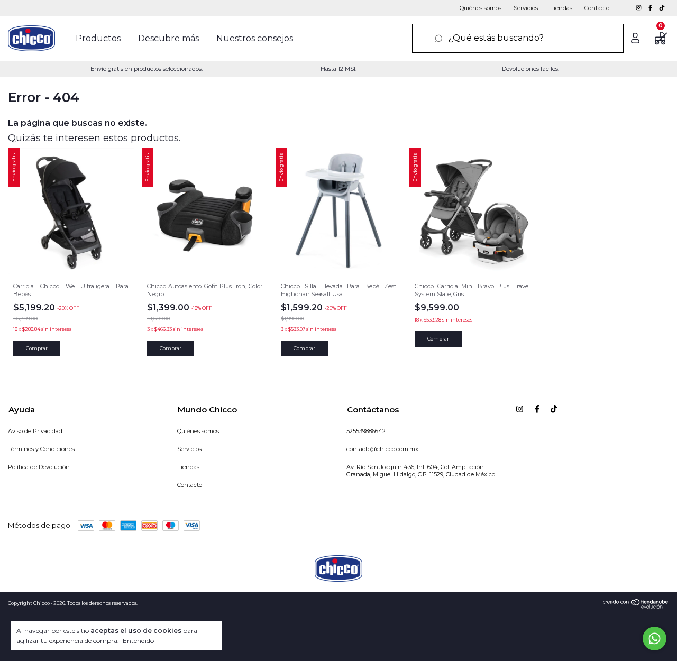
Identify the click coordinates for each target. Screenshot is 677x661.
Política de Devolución (39, 467)
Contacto (596, 8)
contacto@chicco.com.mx (382, 449)
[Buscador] (518, 38)
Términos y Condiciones (41, 449)
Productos (98, 38)
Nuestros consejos (254, 38)
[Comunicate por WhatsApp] (654, 638)
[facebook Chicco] (651, 8)
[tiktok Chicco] (662, 8)
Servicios (526, 8)
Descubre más (168, 38)
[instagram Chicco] (639, 8)
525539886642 (366, 431)
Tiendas (561, 8)
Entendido (138, 641)
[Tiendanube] (636, 606)
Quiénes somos (480, 8)
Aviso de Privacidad (35, 431)
